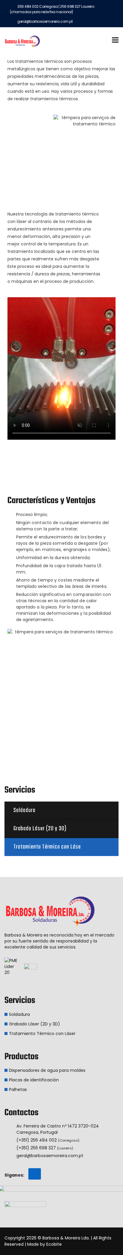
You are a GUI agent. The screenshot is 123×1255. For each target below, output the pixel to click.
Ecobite (54, 1244)
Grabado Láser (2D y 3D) (40, 828)
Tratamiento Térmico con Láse (47, 847)
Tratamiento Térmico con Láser (42, 1034)
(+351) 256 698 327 (44, 1148)
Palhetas (18, 1089)
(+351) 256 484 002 (47, 1140)
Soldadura (24, 810)
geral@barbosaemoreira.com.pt (49, 1156)
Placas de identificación (34, 1080)
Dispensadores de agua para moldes (47, 1070)
